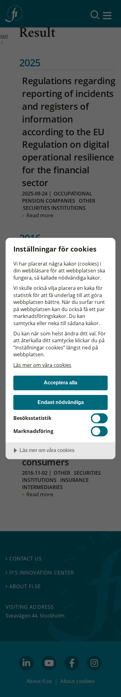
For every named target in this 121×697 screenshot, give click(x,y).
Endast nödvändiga (61, 402)
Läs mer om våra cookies (42, 365)
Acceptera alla (60, 382)
